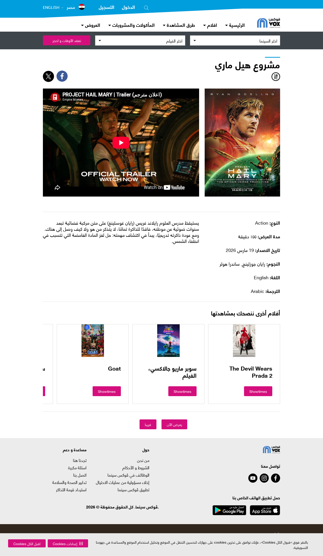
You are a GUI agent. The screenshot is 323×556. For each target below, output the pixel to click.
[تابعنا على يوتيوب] (252, 478)
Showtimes (258, 391)
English (51, 7)
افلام (211, 24)
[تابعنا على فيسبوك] (275, 478)
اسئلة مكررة (77, 467)
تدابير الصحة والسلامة (69, 482)
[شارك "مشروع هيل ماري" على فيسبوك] (62, 76)
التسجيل (106, 7)
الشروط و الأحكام (135, 467)
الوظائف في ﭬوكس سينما (128, 475)
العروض (92, 24)
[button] (68, 543)
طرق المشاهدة (180, 24)
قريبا (148, 424)
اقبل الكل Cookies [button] (26, 543)
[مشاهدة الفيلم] (244, 340)
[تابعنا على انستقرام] (264, 478)
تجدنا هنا (80, 460)
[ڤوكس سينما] (268, 23)
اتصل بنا (80, 475)
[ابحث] (146, 7)
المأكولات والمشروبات (133, 24)
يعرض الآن (174, 424)
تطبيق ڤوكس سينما (133, 489)
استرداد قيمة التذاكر (71, 489)
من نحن (143, 460)
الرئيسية (236, 24)
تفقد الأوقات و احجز (66, 40)
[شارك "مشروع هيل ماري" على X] (48, 76)
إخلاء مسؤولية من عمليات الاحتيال (122, 482)
